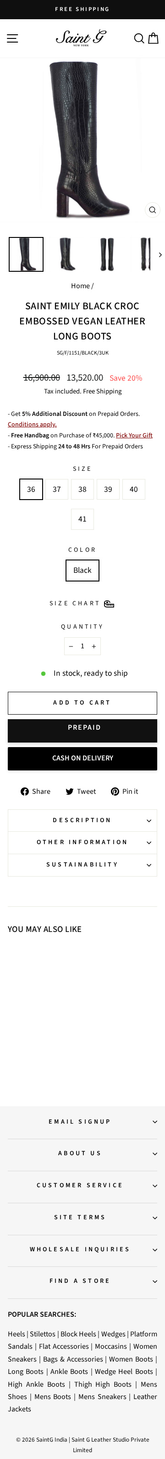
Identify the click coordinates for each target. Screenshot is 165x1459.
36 (31, 489)
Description (82, 820)
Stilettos (42, 1334)
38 (82, 489)
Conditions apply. (32, 424)
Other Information (82, 842)
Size (83, 469)
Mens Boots (53, 1396)
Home (80, 285)
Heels (16, 1334)
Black (82, 570)
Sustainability (82, 864)
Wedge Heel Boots (124, 1371)
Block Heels (78, 1334)
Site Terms (80, 1217)
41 (82, 519)
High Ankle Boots (36, 1384)
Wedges (113, 1334)
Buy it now (82, 731)
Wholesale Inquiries (80, 1249)
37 (57, 489)
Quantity (82, 626)
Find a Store (80, 1281)
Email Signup (80, 1121)
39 (108, 489)
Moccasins (111, 1346)
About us (80, 1153)
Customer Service (80, 1185)
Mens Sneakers (102, 1396)
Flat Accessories (64, 1346)
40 (134, 489)
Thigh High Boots (103, 1384)
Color (82, 550)
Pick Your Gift (134, 435)
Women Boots (131, 1359)
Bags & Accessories (73, 1359)
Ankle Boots (69, 1371)
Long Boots (26, 1371)
